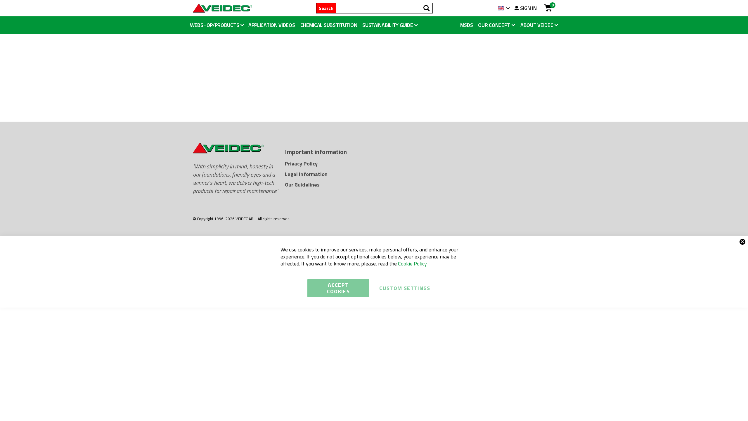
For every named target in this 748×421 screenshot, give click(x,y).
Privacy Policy (301, 164)
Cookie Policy (412, 264)
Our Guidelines (302, 185)
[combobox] (384, 8)
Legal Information (306, 174)
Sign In (528, 8)
